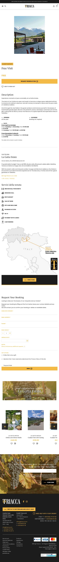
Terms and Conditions (9, 544)
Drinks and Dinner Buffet (14, 437)
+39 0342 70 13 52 (8, 529)
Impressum (6, 546)
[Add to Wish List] (11, 443)
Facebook (23, 501)
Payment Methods (8, 540)
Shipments (5, 542)
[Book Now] (15, 443)
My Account (6, 538)
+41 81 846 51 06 (21, 523)
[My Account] (53, 6)
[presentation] (5, 426)
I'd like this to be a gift (9, 355)
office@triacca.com (21, 521)
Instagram (26, 501)
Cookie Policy (6, 549)
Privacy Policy (36, 474)
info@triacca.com (7, 527)
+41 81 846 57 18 (21, 525)
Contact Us (19, 546)
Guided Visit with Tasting (36, 437)
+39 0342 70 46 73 (8, 531)
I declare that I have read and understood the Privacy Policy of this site (24, 359)
